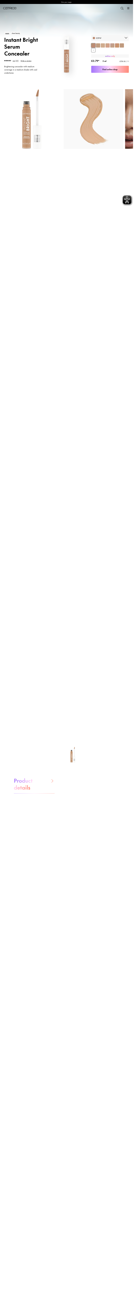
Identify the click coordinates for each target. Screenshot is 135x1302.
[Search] (122, 8)
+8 (93, 50)
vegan (7, 33)
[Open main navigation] (128, 8)
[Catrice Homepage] (9, 8)
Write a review (26, 60)
